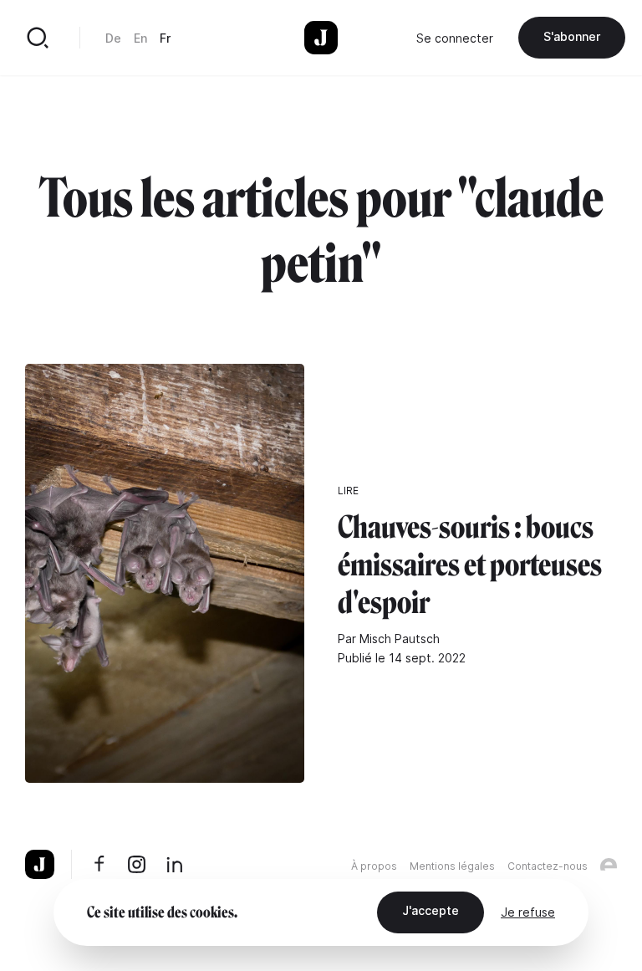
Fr (165, 38)
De (113, 38)
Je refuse (528, 912)
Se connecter (454, 38)
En (140, 38)
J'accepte (430, 910)
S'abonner (571, 36)
